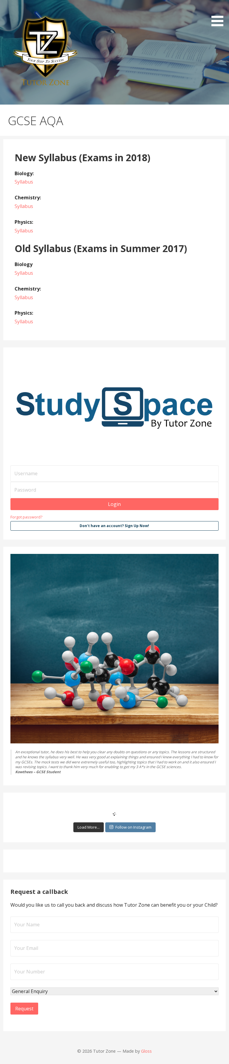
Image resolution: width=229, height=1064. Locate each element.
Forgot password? (26, 517)
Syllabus (24, 181)
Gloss (146, 1051)
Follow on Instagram (133, 827)
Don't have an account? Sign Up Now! (114, 525)
